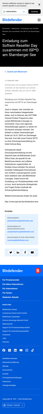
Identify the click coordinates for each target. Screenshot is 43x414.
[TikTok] (32, 350)
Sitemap (5, 366)
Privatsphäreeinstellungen (12, 377)
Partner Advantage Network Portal (15, 320)
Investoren (6, 335)
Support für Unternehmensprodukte (15, 331)
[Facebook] (3, 350)
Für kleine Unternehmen (12, 284)
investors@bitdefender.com (18, 240)
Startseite (6, 28)
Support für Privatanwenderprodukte (16, 327)
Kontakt (5, 374)
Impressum (6, 381)
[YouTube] (21, 350)
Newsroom (15, 28)
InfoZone (5, 342)
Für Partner (7, 293)
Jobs (4, 338)
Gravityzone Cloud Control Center (14, 313)
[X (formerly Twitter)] (9, 350)
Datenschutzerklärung (10, 362)
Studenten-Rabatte (10, 297)
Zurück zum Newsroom (17, 71)
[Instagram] (26, 350)
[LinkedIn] (15, 350)
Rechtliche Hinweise (9, 358)
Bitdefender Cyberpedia (11, 317)
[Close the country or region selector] (39, 4)
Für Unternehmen (10, 288)
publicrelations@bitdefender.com (20, 221)
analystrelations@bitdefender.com (20, 232)
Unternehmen (7, 370)
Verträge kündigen (9, 385)
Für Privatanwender (10, 280)
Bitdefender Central (9, 309)
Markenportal (7, 324)
